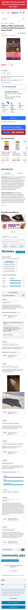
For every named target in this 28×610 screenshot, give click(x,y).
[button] (22, 549)
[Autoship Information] (18, 92)
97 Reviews (14, 237)
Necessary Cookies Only (13, 602)
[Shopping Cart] (23, 13)
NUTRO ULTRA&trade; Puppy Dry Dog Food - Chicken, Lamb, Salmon (17, 153)
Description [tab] (7, 173)
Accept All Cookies (13, 607)
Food (6, 23)
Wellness (3, 33)
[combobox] (13, 18)
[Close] (25, 587)
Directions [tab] (19, 173)
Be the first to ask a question (10, 560)
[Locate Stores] (20, 13)
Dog (2, 23)
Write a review (21, 252)
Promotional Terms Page (19, 575)
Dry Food (11, 23)
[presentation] (13, 383)
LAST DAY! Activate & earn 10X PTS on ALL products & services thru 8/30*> (13, 4)
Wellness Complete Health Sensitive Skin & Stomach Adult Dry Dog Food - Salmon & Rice (6, 153)
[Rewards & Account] (8, 13)
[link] (5, 236)
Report (16, 492)
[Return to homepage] (15, 13)
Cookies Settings (13, 598)
